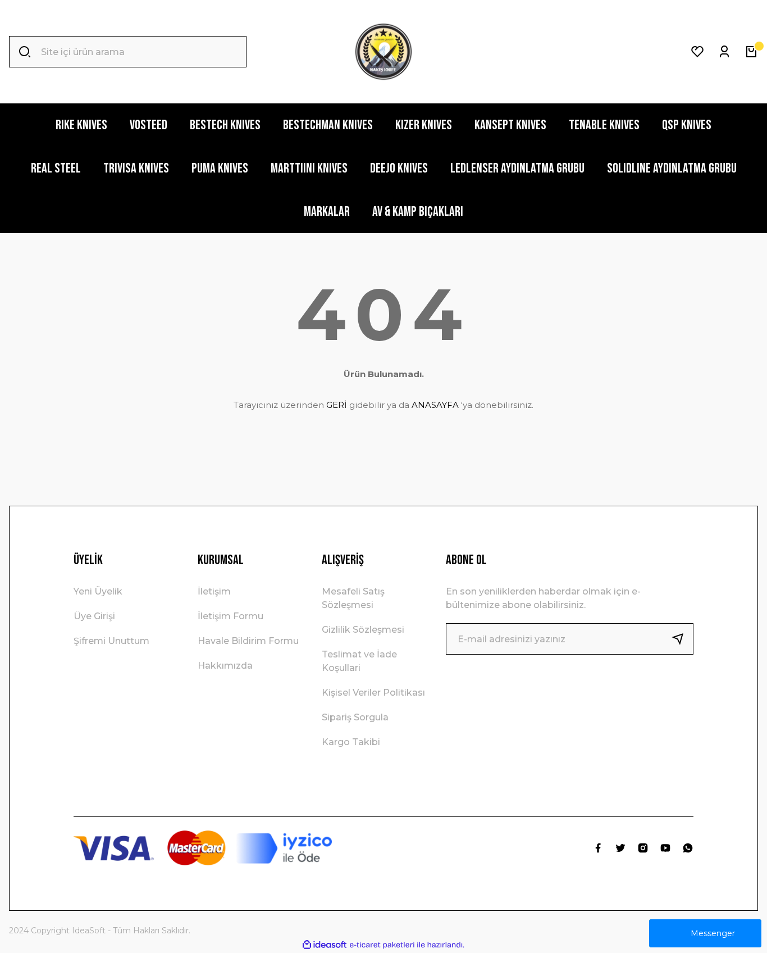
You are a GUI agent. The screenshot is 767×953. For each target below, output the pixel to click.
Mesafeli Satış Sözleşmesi (353, 598)
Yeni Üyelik (98, 591)
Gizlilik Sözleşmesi (363, 629)
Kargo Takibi (351, 742)
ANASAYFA (435, 405)
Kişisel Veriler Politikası (373, 692)
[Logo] (383, 52)
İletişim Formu (230, 616)
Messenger (713, 933)
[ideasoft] (324, 945)
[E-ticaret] (382, 945)
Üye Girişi (94, 616)
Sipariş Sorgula (355, 717)
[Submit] (682, 639)
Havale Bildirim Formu (248, 641)
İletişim (214, 591)
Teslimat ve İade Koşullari (359, 661)
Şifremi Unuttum (111, 641)
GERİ (336, 405)
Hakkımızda (225, 665)
